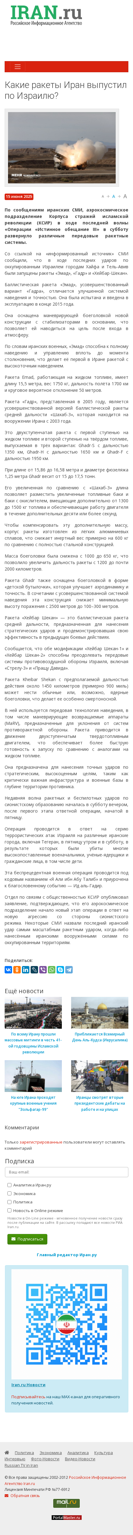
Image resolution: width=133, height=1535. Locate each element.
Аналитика (78, 1452)
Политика (22, 1202)
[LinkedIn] (25, 969)
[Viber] (43, 969)
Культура (103, 1452)
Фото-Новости (45, 1459)
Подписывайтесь (28, 1396)
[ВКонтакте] (8, 969)
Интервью (15, 1459)
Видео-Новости (80, 1459)
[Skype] (60, 969)
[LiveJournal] (34, 969)
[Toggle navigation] (17, 66)
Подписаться (30, 1239)
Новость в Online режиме (37, 1210)
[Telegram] (69, 969)
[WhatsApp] (51, 969)
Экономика (24, 1193)
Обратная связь (25, 1495)
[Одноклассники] (17, 969)
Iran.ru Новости (28, 1384)
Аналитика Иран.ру (31, 1185)
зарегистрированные (40, 1142)
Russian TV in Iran (21, 1465)
